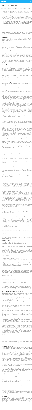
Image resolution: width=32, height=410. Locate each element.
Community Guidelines (8, 79)
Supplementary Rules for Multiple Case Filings (10, 368)
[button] (30, 1)
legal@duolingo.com (18, 373)
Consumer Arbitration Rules (17, 358)
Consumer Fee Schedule (14, 359)
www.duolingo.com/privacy (6, 238)
